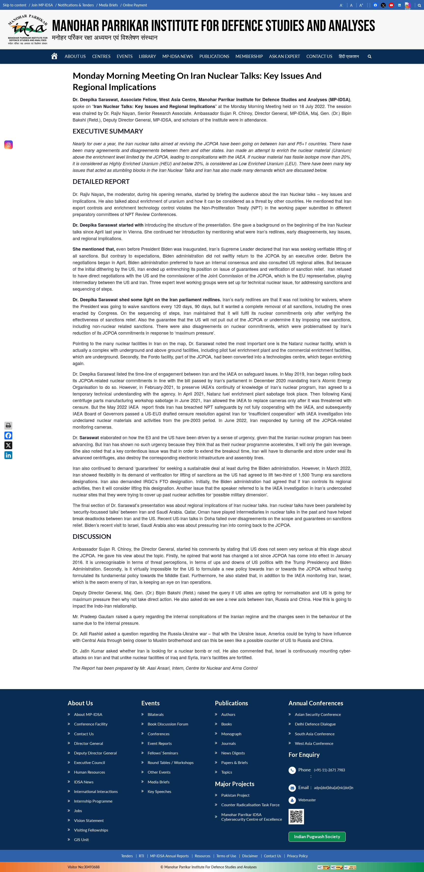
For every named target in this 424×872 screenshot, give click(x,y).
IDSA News (83, 781)
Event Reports (160, 743)
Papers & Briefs (234, 762)
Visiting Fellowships (91, 830)
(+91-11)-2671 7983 (329, 770)
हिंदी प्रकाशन (349, 56)
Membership (249, 56)
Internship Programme (93, 801)
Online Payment (135, 5)
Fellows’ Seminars (163, 752)
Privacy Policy (297, 856)
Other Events (159, 772)
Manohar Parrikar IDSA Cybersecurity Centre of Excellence (251, 816)
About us (75, 56)
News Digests (233, 752)
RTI (141, 856)
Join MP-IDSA (42, 5)
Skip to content (14, 5)
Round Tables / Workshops (171, 762)
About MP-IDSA (88, 714)
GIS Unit (81, 839)
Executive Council (89, 762)
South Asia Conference (314, 733)
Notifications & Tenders (76, 5)
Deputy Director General (95, 752)
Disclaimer (250, 856)
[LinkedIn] (8, 455)
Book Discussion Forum (168, 724)
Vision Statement (89, 820)
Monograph (231, 733)
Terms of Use (226, 856)
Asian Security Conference (318, 714)
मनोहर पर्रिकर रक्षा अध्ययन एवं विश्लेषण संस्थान (105, 37)
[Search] (369, 56)
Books (226, 724)
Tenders (127, 856)
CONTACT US (319, 56)
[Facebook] (8, 435)
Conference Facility (90, 724)
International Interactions (96, 791)
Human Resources (89, 772)
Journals (228, 743)
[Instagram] (8, 144)
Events (124, 56)
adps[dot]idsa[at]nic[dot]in (333, 788)
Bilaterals (156, 714)
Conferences (159, 733)
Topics (226, 772)
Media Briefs (108, 5)
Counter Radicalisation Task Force (250, 804)
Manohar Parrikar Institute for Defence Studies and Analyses (213, 26)
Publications (214, 56)
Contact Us (84, 733)
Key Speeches (159, 791)
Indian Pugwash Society (317, 836)
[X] (8, 445)
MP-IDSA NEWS (177, 56)
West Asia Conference (314, 743)
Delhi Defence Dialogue (315, 724)
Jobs (78, 810)
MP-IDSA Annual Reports (169, 856)
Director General (88, 743)
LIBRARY (147, 56)
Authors (228, 714)
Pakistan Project (235, 795)
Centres (101, 56)
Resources (202, 856)
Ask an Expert (284, 56)
